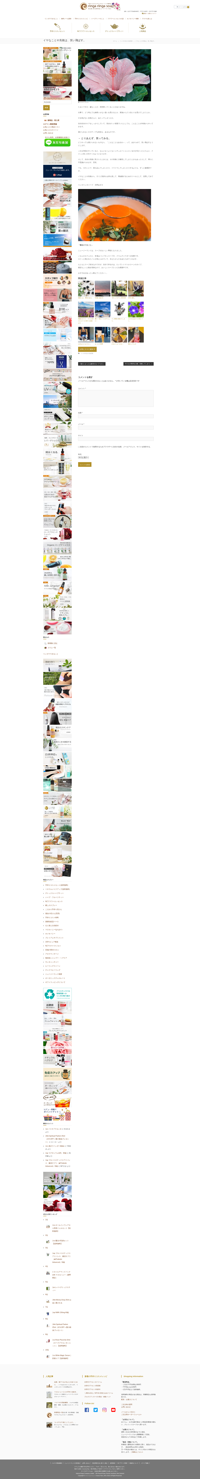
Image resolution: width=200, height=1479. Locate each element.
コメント (82, 388)
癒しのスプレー (51, 905)
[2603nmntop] (57, 361)
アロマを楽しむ (147, 18)
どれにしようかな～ (117, 344)
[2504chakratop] (57, 1191)
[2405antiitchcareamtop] (57, 772)
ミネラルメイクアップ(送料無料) (57, 889)
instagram (104, 1410)
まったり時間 (99, 344)
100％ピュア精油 (51, 942)
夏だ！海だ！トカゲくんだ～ (102, 320)
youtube (113, 1410)
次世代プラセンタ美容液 (92, 1385)
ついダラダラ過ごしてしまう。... (65, 1422)
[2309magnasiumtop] (57, 335)
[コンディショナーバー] (57, 415)
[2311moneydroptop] (57, 521)
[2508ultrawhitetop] (57, 854)
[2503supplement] (57, 1034)
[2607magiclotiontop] (57, 200)
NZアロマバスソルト (53, 946)
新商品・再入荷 (53, 120)
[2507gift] (57, 375)
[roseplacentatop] (57, 534)
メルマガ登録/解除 (57, 1463)
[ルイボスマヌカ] (57, 1101)
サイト (80, 435)
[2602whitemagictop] (57, 308)
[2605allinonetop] (57, 186)
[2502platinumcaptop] (57, 691)
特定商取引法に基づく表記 (99, 1463)
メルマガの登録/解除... (61, 1402)
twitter (96, 1410)
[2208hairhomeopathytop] (57, 718)
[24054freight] (57, 171)
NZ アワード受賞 (122, 1463)
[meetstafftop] (57, 281)
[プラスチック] (57, 994)
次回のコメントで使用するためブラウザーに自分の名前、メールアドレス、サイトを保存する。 (116, 447)
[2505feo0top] (57, 745)
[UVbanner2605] (57, 240)
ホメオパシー (50, 934)
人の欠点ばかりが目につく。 (135, 320)
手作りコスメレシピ (81, 18)
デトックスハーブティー (54, 893)
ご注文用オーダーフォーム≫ (131, 1414)
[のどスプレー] (57, 825)
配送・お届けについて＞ (150, 13)
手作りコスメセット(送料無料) (56, 885)
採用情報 (112, 1463)
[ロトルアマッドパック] (57, 267)
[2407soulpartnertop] (57, 67)
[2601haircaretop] (57, 1061)
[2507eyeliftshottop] (57, 601)
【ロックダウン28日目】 (118, 298)
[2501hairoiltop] (57, 705)
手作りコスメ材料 (52, 917)
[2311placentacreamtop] (57, 1205)
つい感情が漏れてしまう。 (118, 320)
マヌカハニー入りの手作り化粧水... (65, 1392)
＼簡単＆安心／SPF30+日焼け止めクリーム (98, 1393)
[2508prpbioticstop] (57, 227)
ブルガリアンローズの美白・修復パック (97, 1397)
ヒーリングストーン (52, 966)
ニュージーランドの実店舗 (72, 1463)
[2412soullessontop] (57, 80)
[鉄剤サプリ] (57, 321)
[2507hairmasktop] (57, 628)
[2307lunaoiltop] (57, 785)
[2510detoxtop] (57, 548)
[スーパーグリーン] (57, 53)
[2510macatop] (57, 1087)
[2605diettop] (57, 295)
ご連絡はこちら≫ (137, 1452)
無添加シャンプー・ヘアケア (56, 958)
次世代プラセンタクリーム (93, 1382)
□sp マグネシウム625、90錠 (56, 1153)
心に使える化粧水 (52, 925)
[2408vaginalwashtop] (57, 1021)
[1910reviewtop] (57, 1114)
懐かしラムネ (132, 344)
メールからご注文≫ (128, 1412)
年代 (79, 454)
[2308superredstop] (57, 254)
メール (81, 424)
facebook (87, 1410)
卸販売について (134, 1463)
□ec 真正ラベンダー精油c (54, 1146)
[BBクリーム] (57, 798)
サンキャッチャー (52, 962)
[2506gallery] (57, 401)
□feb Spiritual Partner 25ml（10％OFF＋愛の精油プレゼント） (57, 1139)
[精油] (57, 214)
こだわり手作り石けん (53, 909)
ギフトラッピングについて (55, 982)
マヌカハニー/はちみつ (53, 929)
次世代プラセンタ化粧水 (92, 1389)
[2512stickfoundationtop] (57, 508)
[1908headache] (57, 665)
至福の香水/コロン (52, 950)
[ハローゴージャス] (57, 588)
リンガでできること (51, 18)
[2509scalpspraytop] (57, 614)
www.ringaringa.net (90, 1475)
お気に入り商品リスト (51, 127)
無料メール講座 (66, 18)
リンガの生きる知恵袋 (126, 41)
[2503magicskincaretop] (57, 731)
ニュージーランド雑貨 (53, 974)
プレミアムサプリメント (54, 938)
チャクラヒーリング (52, 970)
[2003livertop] (57, 441)
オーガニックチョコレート (55, 978)
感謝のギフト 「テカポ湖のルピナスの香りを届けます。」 (85, 321)
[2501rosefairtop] (57, 1047)
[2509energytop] (57, 561)
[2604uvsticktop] (57, 678)
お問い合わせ (48, 133)
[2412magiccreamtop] (57, 428)
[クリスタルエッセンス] (57, 811)
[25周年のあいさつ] (57, 158)
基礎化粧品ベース (52, 921)
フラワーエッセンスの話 (116, 18)
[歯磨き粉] (57, 1178)
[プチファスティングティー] (57, 468)
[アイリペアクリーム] (57, 481)
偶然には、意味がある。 (85, 298)
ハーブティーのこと (97, 18)
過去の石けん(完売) (52, 913)
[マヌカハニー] (57, 838)
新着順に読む (53, 643)
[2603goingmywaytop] (57, 455)
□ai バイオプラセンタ (53, 1129)
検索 (46, 108)
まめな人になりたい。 (85, 344)
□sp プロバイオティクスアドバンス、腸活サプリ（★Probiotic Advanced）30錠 (57, 1163)
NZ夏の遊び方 (99, 298)
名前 (80, 413)
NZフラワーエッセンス (54, 901)
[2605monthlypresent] (57, 93)
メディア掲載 (144, 1463)
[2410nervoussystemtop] (57, 758)
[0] (182, 7)
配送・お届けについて (129, 1399)
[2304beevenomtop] (57, 870)
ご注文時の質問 (126, 1404)
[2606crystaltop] (57, 348)
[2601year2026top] (57, 574)
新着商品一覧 (58, 1412)
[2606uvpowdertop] (57, 388)
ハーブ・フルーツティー (54, 897)
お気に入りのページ (50, 130)
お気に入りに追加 (86, 349)
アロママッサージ (52, 954)
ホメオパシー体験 (133, 18)
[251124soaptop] (57, 1074)
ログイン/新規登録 (50, 124)
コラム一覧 (52, 648)
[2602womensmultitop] (57, 494)
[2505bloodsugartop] (57, 1007)
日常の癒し (131, 298)
